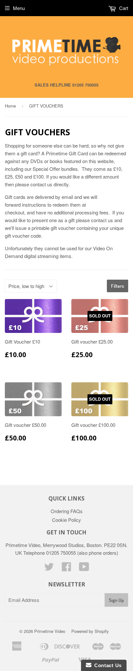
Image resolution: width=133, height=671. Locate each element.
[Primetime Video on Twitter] (49, 568)
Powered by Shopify (90, 631)
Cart (123, 8)
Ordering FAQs (67, 511)
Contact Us (106, 665)
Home (10, 106)
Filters (117, 286)
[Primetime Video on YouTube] (84, 568)
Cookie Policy (66, 519)
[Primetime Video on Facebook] (66, 568)
